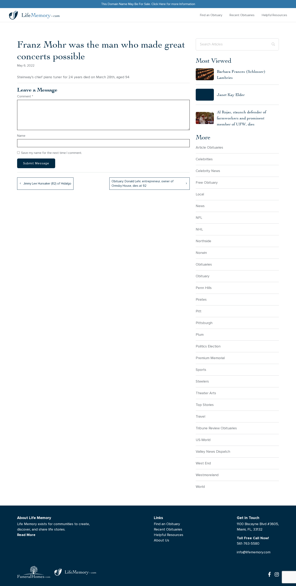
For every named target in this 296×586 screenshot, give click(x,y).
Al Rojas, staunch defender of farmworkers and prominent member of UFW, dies (241, 117)
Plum (200, 335)
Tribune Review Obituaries (216, 428)
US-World (203, 440)
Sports (201, 370)
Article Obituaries (209, 147)
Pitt (198, 311)
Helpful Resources (274, 15)
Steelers (202, 381)
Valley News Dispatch (213, 451)
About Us (161, 540)
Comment (25, 96)
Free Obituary (207, 182)
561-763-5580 (248, 543)
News (200, 206)
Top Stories (205, 405)
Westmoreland (207, 475)
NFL (199, 218)
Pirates (201, 299)
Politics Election (208, 346)
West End (203, 463)
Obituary (202, 276)
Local (200, 194)
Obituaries (204, 264)
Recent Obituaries (242, 15)
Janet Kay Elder (231, 94)
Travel (200, 416)
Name (21, 136)
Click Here (158, 4)
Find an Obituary (211, 15)
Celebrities (204, 159)
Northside (203, 241)
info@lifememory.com (253, 552)
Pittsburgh (204, 323)
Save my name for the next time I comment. (51, 153)
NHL (199, 229)
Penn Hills (204, 288)
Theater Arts (206, 393)
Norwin (201, 253)
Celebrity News (208, 171)
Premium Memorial (210, 358)
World (200, 487)
